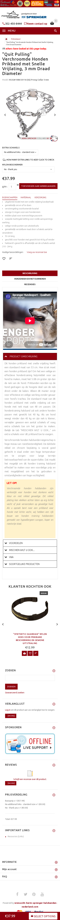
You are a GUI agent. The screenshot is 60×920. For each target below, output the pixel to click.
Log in (7, 710)
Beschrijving (30, 273)
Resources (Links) (16, 836)
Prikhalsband (15, 39)
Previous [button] (5, 114)
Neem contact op (37, 23)
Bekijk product (24, 653)
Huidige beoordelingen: (12, 252)
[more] (11, 716)
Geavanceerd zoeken (14, 692)
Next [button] (55, 114)
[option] (30, 114)
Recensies (30, 284)
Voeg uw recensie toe (37, 252)
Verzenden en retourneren (30, 279)
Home (6, 39)
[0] (52, 24)
